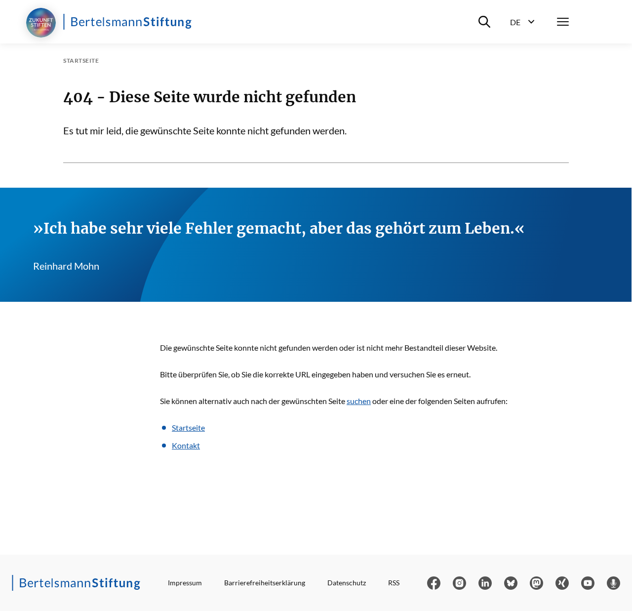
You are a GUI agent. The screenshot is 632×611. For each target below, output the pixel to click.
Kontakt (186, 445)
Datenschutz (346, 582)
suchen (359, 401)
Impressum (185, 582)
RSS (393, 582)
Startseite (188, 427)
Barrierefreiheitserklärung (264, 582)
